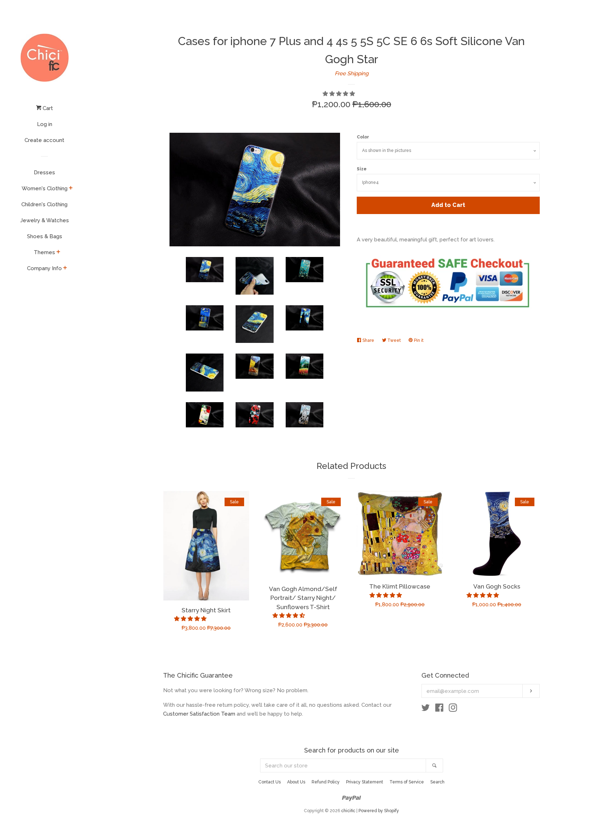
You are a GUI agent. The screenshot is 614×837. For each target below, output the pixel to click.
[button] (339, 94)
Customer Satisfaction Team (199, 714)
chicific (348, 810)
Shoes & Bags (44, 236)
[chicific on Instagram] (453, 709)
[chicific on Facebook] (439, 709)
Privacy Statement (364, 781)
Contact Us (269, 781)
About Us (296, 781)
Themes (44, 252)
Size (362, 168)
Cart (47, 108)
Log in (44, 124)
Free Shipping (351, 73)
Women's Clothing (45, 188)
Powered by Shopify (379, 810)
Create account (44, 140)
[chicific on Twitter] (425, 709)
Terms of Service (406, 781)
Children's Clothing (44, 204)
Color (363, 137)
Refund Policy (326, 781)
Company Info (44, 268)
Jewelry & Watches (44, 220)
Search (437, 781)
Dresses (44, 172)
